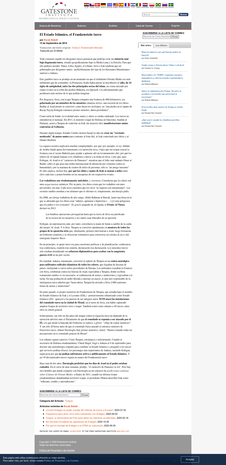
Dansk (97, 7)
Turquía (69, 400)
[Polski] (151, 6)
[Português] (158, 6)
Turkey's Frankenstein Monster (87, 47)
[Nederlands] (145, 6)
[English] (115, 6)
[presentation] (146, 45)
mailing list (123, 430)
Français (127, 7)
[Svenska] (171, 6)
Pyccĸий (165, 7)
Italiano (138, 7)
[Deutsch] (103, 6)
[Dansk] (97, 6)
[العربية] (86, 6)
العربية (87, 7)
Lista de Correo (144, 25)
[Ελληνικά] (109, 6)
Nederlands (145, 7)
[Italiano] (138, 6)
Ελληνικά (110, 7)
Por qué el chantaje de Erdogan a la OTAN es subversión (74, 425)
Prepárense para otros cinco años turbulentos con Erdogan (75, 413)
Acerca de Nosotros (50, 25)
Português (158, 7)
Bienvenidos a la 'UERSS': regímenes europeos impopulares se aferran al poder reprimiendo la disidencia (162, 77)
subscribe (75, 430)
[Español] (121, 6)
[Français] (127, 6)
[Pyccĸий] (164, 6)
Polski (152, 7)
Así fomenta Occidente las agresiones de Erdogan (71, 421)
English (115, 7)
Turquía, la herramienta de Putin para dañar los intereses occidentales (81, 417)
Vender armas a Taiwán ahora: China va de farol (163, 64)
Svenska (171, 7)
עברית (133, 7)
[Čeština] (92, 6)
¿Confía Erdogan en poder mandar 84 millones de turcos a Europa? (79, 410)
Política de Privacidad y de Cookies (57, 450)
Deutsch (103, 7)
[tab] (146, 45)
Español (121, 7)
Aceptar (190, 459)
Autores (81, 25)
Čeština (92, 7)
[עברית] (133, 6)
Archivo (113, 25)
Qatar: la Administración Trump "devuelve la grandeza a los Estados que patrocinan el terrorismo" (161, 93)
